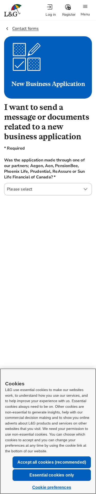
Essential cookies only (51, 475)
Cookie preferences (51, 487)
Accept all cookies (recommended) (51, 462)
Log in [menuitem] (51, 14)
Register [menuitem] (69, 14)
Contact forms (25, 28)
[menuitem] (50, 10)
